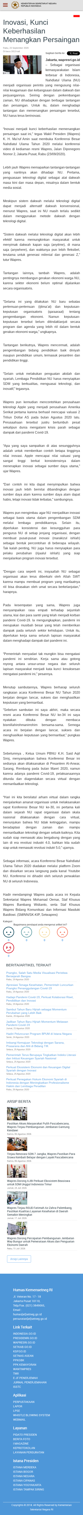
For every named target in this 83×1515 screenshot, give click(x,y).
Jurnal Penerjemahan (30, 1382)
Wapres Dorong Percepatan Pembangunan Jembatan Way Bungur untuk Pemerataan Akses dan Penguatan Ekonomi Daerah (40, 1242)
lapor (17, 1406)
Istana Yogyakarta (27, 1485)
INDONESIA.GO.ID (24, 1333)
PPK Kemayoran (24, 1364)
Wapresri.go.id (24, 1342)
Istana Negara (23, 1476)
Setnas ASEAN (23, 1356)
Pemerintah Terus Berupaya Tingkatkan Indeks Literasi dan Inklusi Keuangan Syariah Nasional (41, 1056)
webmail (19, 1419)
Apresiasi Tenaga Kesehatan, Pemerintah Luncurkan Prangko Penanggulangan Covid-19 (39, 986)
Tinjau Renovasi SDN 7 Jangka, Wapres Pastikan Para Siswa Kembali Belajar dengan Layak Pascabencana (41, 1155)
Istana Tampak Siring (28, 1489)
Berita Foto (21, 1439)
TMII (16, 1373)
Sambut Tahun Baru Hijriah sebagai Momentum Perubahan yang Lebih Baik (36, 1011)
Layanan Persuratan (28, 1452)
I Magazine (21, 1443)
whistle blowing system (31, 1415)
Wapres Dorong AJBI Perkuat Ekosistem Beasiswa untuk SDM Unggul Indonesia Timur (38, 1182)
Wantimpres (22, 1369)
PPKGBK (18, 1360)
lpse (16, 1411)
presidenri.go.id (25, 1338)
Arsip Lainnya (19, 1259)
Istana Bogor (23, 1472)
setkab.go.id (22, 1347)
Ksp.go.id (19, 1351)
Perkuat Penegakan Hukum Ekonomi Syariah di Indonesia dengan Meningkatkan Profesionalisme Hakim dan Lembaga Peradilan (37, 1083)
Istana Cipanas (24, 1480)
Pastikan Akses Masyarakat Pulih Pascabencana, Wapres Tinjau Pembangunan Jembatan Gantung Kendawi (38, 1127)
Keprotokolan (24, 1448)
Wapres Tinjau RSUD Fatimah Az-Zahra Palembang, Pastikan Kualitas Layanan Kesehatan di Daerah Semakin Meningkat (39, 1211)
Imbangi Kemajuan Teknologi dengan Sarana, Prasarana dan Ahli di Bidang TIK (35, 1044)
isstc (17, 1387)
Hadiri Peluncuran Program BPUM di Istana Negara (39, 1033)
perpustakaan (23, 1402)
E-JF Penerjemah (25, 1378)
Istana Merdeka (24, 1467)
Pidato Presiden (25, 1435)
